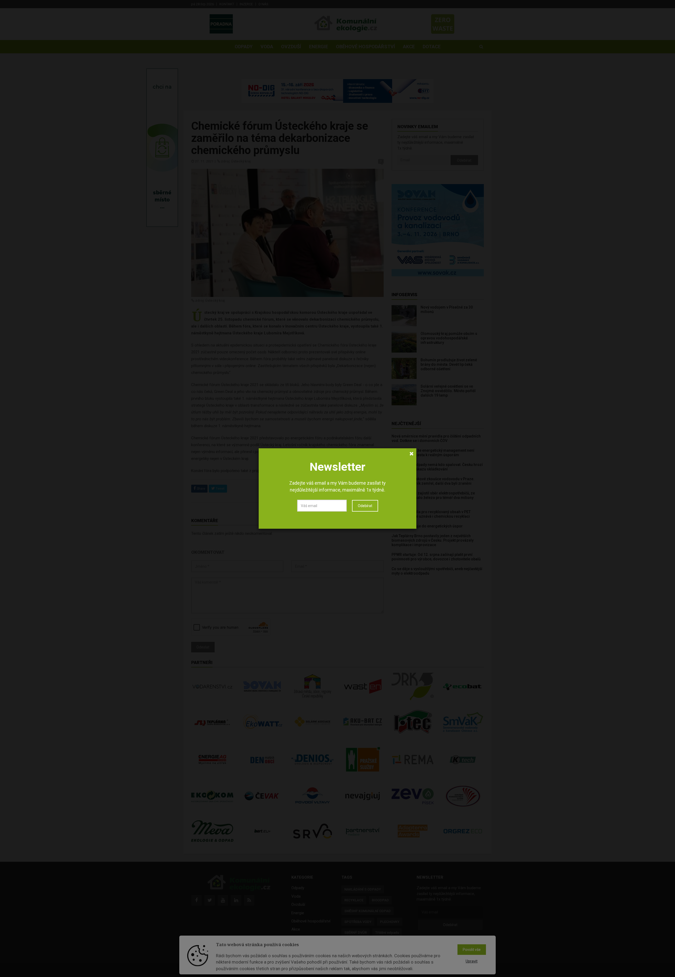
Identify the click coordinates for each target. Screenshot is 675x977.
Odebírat (365, 506)
